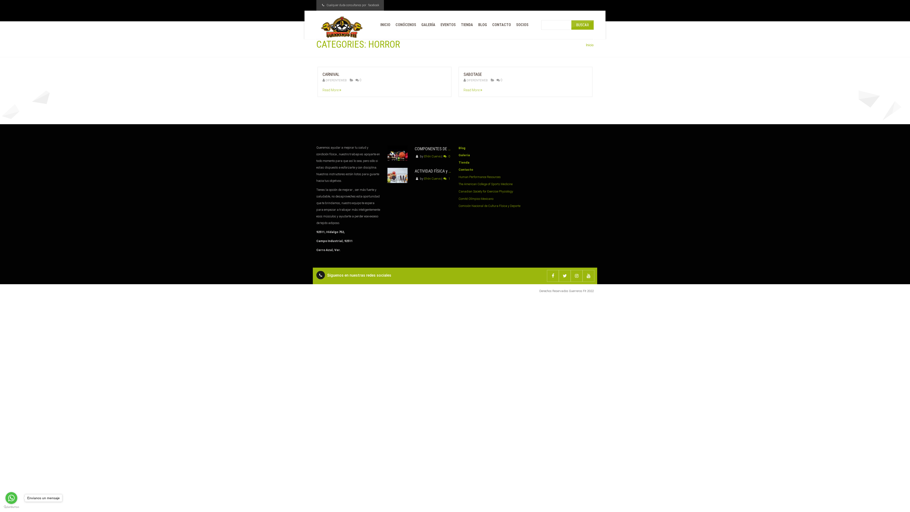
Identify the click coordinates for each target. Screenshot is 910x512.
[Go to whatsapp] (11, 498)
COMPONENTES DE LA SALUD (440, 148)
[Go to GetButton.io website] (11, 507)
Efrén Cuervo (432, 156)
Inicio (590, 45)
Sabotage (473, 74)
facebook (373, 5)
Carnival (331, 74)
